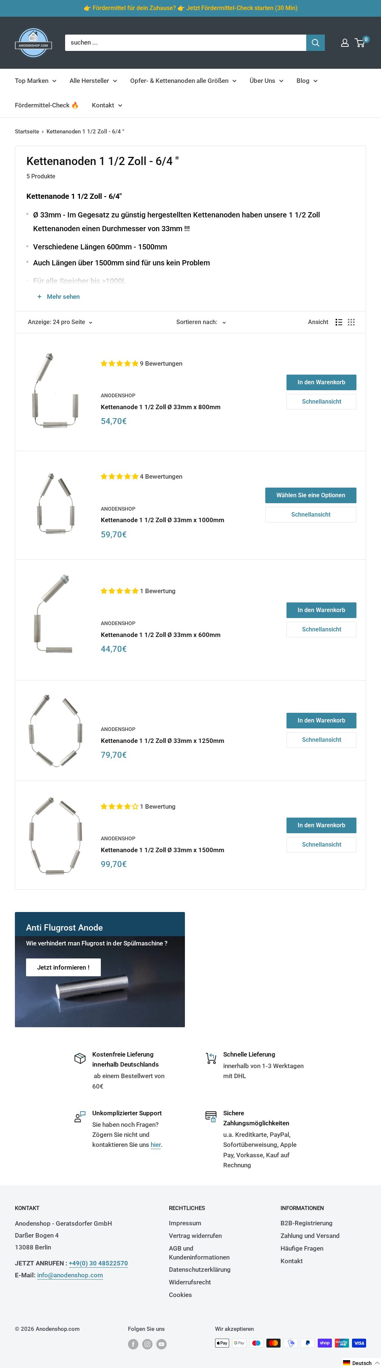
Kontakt (103, 105)
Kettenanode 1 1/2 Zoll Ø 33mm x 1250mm (162, 740)
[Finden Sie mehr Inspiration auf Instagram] (147, 1344)
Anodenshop (118, 395)
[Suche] (315, 43)
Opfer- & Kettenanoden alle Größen (179, 80)
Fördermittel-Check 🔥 (47, 105)
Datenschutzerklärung (200, 1269)
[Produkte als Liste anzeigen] (339, 322)
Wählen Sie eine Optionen (310, 495)
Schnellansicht (321, 401)
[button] (120, 363)
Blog (303, 80)
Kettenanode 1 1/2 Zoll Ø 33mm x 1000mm (162, 520)
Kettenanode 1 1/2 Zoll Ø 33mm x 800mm (161, 407)
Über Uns (262, 80)
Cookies (180, 1295)
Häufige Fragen (302, 1248)
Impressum (185, 1223)
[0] (360, 42)
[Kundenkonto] (345, 43)
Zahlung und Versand (310, 1235)
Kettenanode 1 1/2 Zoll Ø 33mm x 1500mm (162, 850)
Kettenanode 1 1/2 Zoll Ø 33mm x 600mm (161, 634)
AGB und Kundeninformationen (199, 1253)
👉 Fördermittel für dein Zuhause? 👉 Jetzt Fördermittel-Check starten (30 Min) (191, 8)
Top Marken (31, 80)
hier (156, 1144)
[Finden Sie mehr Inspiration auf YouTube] (161, 1344)
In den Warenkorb (321, 382)
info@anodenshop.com (70, 1275)
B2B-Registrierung (307, 1223)
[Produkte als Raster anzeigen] (351, 322)
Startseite (27, 131)
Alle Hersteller (89, 80)
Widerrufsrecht (190, 1282)
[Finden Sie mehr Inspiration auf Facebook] (133, 1344)
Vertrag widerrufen (195, 1235)
